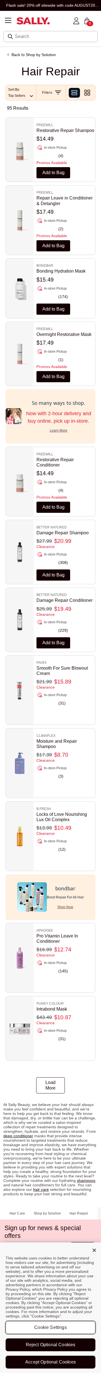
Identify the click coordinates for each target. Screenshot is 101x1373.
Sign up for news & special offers (42, 1231)
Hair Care (17, 1213)
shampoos (86, 1180)
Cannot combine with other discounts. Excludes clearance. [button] (50, 5)
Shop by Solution (47, 1213)
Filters (48, 93)
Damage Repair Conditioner (64, 600)
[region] (50, 1307)
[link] (65, 138)
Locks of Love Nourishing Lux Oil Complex (61, 817)
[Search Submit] (11, 36)
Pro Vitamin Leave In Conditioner (57, 939)
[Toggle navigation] (8, 21)
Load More (50, 1085)
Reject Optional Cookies (50, 1344)
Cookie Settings (50, 1327)
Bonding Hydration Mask (61, 271)
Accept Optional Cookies (50, 1362)
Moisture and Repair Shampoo (56, 744)
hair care (41, 1189)
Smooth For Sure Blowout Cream (62, 671)
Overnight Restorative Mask (63, 334)
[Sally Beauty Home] (33, 21)
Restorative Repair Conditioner (55, 462)
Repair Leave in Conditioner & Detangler (64, 201)
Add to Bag (53, 172)
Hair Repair (79, 1213)
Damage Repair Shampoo (62, 532)
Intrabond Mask (51, 1009)
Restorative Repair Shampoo (65, 130)
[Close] (94, 1250)
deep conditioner (18, 1136)
